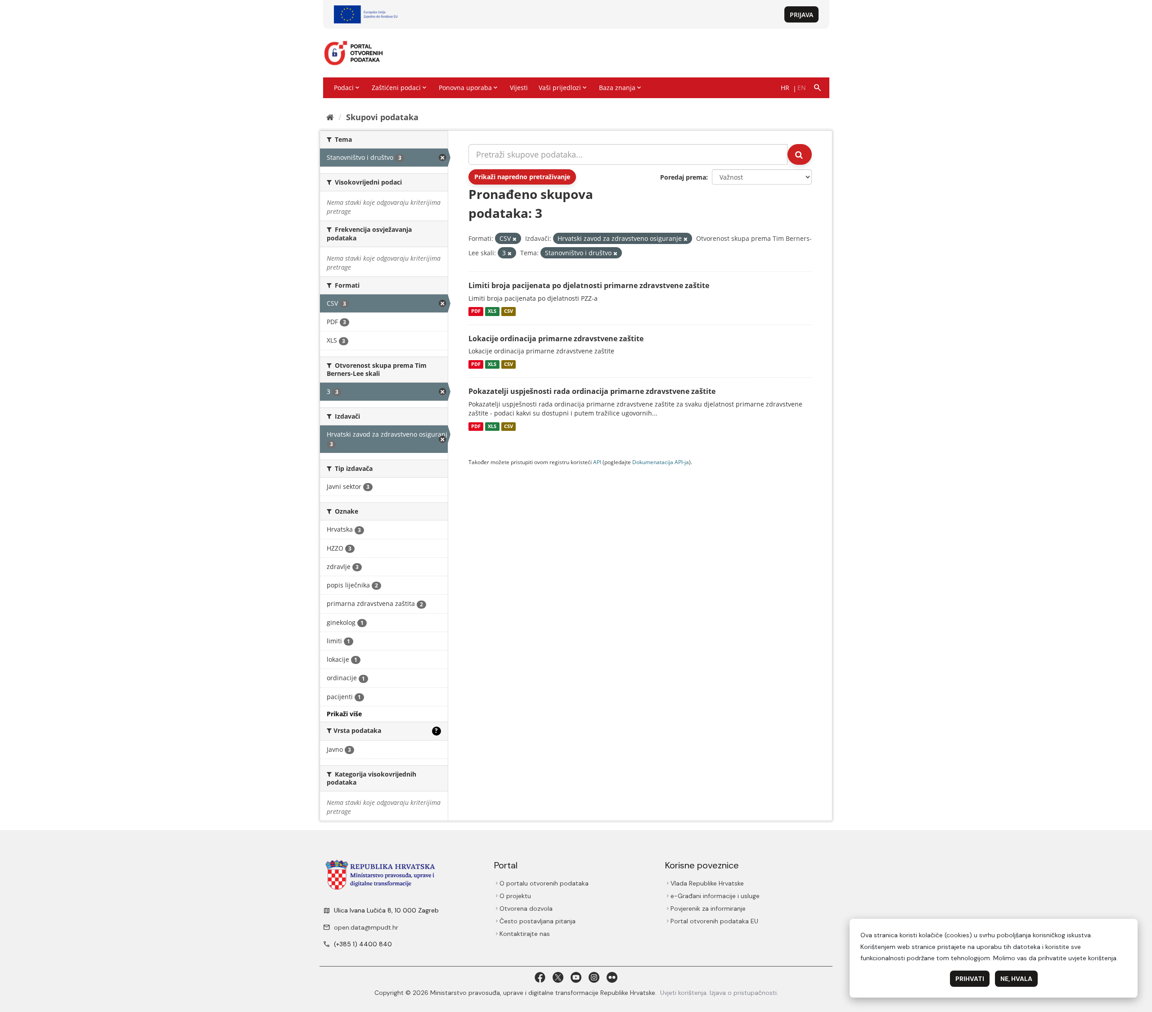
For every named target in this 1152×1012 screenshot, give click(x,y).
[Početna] (330, 117)
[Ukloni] (515, 238)
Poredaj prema (683, 177)
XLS (492, 311)
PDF (476, 311)
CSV (508, 311)
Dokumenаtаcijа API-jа (660, 461)
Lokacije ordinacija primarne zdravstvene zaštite (556, 338)
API (597, 461)
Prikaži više (344, 713)
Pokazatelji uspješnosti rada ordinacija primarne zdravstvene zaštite (592, 391)
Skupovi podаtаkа (382, 117)
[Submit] (800, 154)
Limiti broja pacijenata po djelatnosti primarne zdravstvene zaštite (588, 285)
